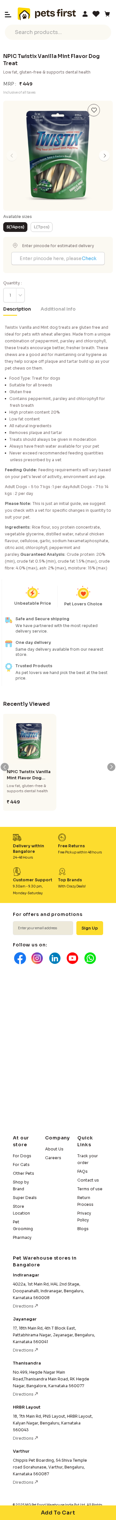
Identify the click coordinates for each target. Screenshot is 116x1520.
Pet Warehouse (47, 13)
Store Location (21, 1210)
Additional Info (58, 309)
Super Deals (25, 1197)
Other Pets (23, 1173)
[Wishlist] (96, 14)
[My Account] (85, 13)
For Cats (21, 1164)
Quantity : (12, 282)
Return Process (85, 1201)
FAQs (82, 1171)
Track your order (87, 1159)
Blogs (83, 1228)
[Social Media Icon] (19, 958)
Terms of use (89, 1188)
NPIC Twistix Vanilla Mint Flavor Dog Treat (29, 775)
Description (17, 309)
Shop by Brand (21, 1185)
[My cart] (107, 13)
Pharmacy (22, 1237)
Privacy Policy (84, 1216)
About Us (54, 1149)
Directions (23, 1306)
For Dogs (22, 1155)
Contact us (88, 1180)
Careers (53, 1157)
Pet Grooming (23, 1225)
